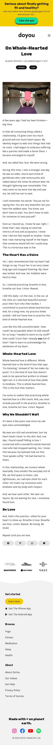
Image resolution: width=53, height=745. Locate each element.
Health (8, 655)
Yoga (8, 631)
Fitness (9, 637)
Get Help (10, 684)
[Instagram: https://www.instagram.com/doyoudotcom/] (14, 731)
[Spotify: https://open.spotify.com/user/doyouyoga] (39, 731)
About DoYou (12, 672)
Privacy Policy (12, 690)
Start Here (14, 601)
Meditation (11, 643)
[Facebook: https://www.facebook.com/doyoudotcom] (22, 731)
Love (33, 67)
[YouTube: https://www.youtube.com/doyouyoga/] (30, 731)
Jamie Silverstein (15, 61)
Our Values (11, 678)
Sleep (8, 649)
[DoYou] (26, 35)
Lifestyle (21, 67)
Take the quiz (26, 20)
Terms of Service (14, 696)
